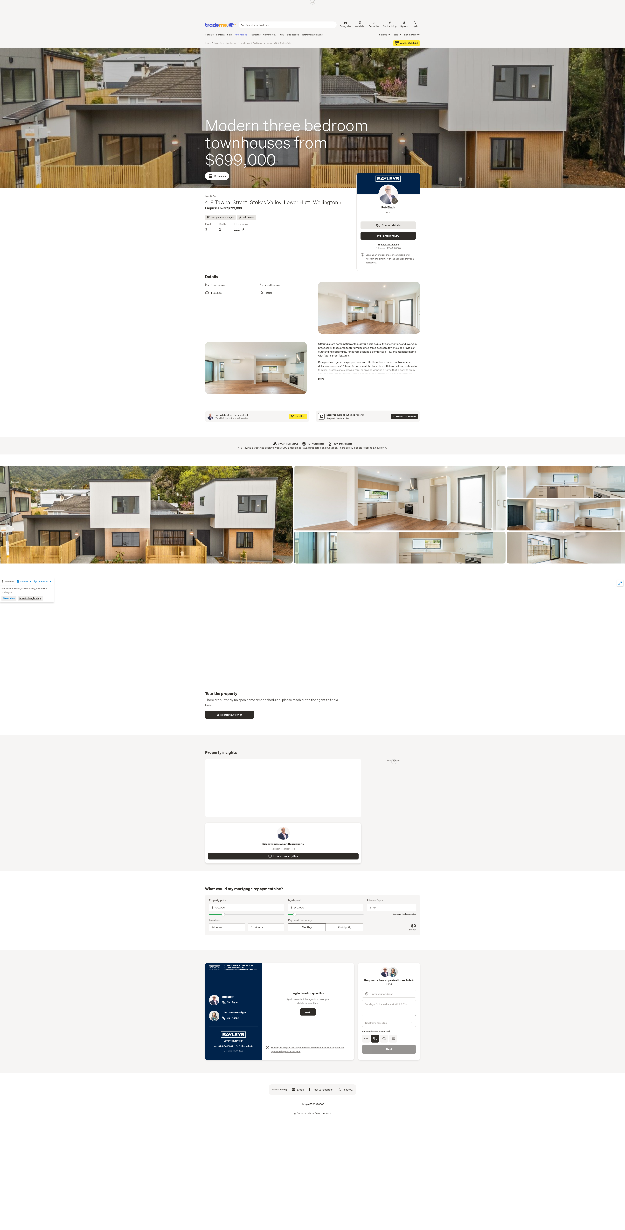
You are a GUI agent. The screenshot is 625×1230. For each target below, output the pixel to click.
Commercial (269, 34)
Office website (246, 1046)
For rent (220, 34)
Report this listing (323, 1113)
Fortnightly (344, 927)
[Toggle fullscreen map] (620, 583)
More (321, 378)
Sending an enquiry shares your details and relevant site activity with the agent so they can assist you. (390, 258)
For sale (209, 34)
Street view (9, 598)
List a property (412, 34)
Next (389, 1049)
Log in (415, 26)
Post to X (347, 1089)
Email (300, 1089)
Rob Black (228, 996)
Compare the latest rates (404, 914)
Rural (281, 34)
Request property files (285, 856)
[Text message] (384, 1039)
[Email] (393, 1039)
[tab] (7, 581)
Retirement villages (312, 34)
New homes (241, 34)
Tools (395, 34)
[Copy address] (341, 203)
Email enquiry (391, 235)
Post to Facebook (323, 1089)
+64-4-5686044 (225, 1046)
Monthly (307, 927)
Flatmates (255, 34)
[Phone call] (375, 1039)
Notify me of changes (222, 217)
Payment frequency (300, 920)
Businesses (293, 34)
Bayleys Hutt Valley (388, 244)
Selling (383, 34)
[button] (369, 311)
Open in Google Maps (30, 598)
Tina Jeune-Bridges (388, 207)
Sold (229, 34)
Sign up (404, 26)
